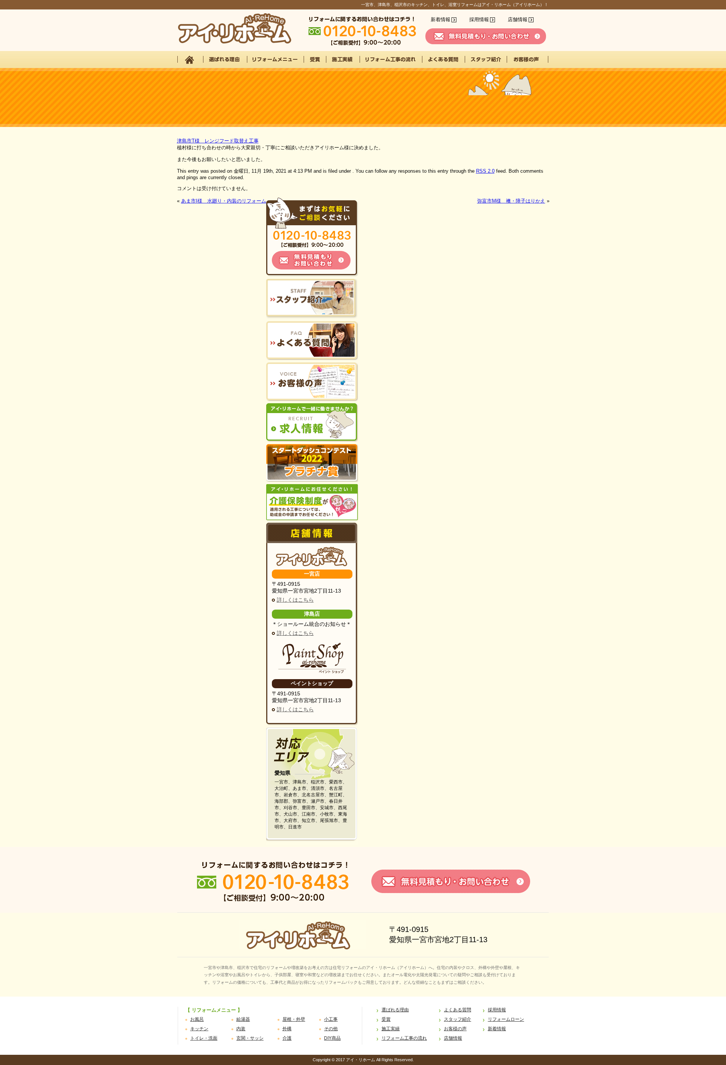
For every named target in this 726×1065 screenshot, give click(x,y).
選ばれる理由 (395, 1009)
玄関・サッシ (250, 1038)
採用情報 (479, 19)
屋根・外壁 (293, 1019)
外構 (287, 1028)
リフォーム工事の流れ (404, 1038)
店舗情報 (517, 19)
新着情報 (440, 19)
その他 (331, 1028)
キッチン (199, 1028)
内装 (240, 1028)
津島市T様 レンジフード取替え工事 (218, 141)
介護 (287, 1038)
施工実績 (391, 1028)
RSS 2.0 (485, 171)
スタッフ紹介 (457, 1019)
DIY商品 (332, 1038)
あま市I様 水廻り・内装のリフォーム (223, 201)
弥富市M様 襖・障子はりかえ (511, 201)
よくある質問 (457, 1009)
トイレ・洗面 (203, 1038)
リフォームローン (506, 1019)
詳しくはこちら (295, 600)
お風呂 (197, 1019)
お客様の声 (455, 1028)
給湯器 (243, 1019)
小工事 (331, 1019)
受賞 (386, 1019)
